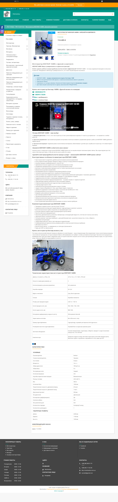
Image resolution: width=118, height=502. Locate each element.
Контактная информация (51, 446)
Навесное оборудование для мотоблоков (14, 82)
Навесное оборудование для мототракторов (14, 78)
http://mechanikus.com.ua (14, 201)
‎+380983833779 (39, 92)
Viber (35, 97)
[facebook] (33, 344)
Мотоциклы (9, 52)
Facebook (83, 446)
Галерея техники (98, 20)
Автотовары (9, 114)
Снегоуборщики (10, 94)
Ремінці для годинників (12, 130)
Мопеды (9, 452)
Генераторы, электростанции (14, 86)
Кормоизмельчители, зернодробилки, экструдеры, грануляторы (14, 99)
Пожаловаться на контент (54, 489)
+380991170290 (39, 95)
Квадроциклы (10, 59)
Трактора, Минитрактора (13, 46)
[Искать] (112, 14)
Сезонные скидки (12, 20)
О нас (7, 147)
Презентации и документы (13, 144)
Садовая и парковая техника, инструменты (14, 117)
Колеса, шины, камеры (12, 121)
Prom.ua (67, 487)
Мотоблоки (9, 49)
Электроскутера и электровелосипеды (12, 55)
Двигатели (9, 70)
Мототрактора (20, 27)
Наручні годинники (11, 127)
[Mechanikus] (7, 14)
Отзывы (8, 151)
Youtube (82, 448)
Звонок (80, 5)
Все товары (36, 20)
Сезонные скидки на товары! (14, 35)
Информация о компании (51, 448)
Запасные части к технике (13, 124)
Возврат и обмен (11, 158)
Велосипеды (9, 111)
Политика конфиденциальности (69, 489)
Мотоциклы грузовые (12, 103)
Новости (8, 137)
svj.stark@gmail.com (13, 204)
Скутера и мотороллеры (14, 454)
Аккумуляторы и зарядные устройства (13, 90)
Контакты (84, 20)
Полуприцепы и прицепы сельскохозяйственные (13, 107)
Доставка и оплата (70, 20)
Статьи (8, 140)
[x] (35, 344)
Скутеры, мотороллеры (12, 62)
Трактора (9, 448)
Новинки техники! (53, 20)
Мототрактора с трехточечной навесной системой (14, 66)
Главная (25, 20)
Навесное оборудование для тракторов (14, 73)
